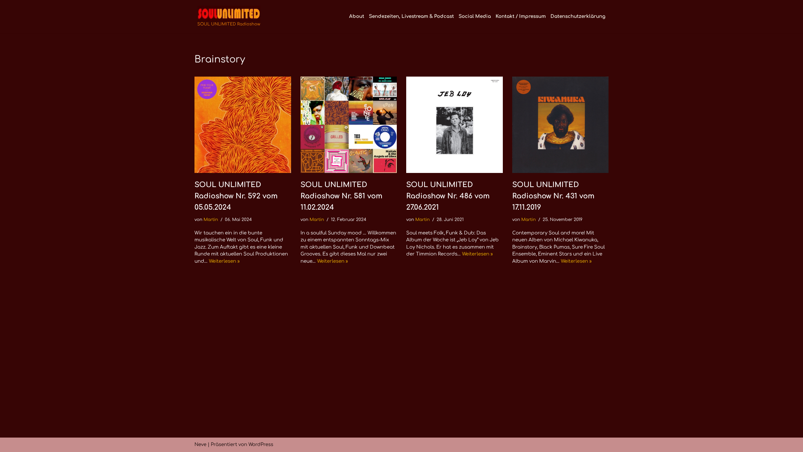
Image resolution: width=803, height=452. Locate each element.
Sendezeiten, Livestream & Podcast (411, 16)
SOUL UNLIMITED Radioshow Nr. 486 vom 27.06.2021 (448, 196)
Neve (200, 444)
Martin (211, 219)
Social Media (475, 16)
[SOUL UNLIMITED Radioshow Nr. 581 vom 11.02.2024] (348, 125)
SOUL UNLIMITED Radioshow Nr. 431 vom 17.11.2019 (553, 196)
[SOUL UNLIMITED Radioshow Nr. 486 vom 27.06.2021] (454, 125)
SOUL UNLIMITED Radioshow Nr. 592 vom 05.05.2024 (236, 196)
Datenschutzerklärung (577, 16)
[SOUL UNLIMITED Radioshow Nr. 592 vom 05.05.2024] (242, 125)
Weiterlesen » (224, 261)
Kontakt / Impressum (521, 16)
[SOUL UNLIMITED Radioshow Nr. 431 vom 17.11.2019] (560, 125)
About (356, 16)
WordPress (260, 444)
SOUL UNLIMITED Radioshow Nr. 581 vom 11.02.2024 (341, 196)
